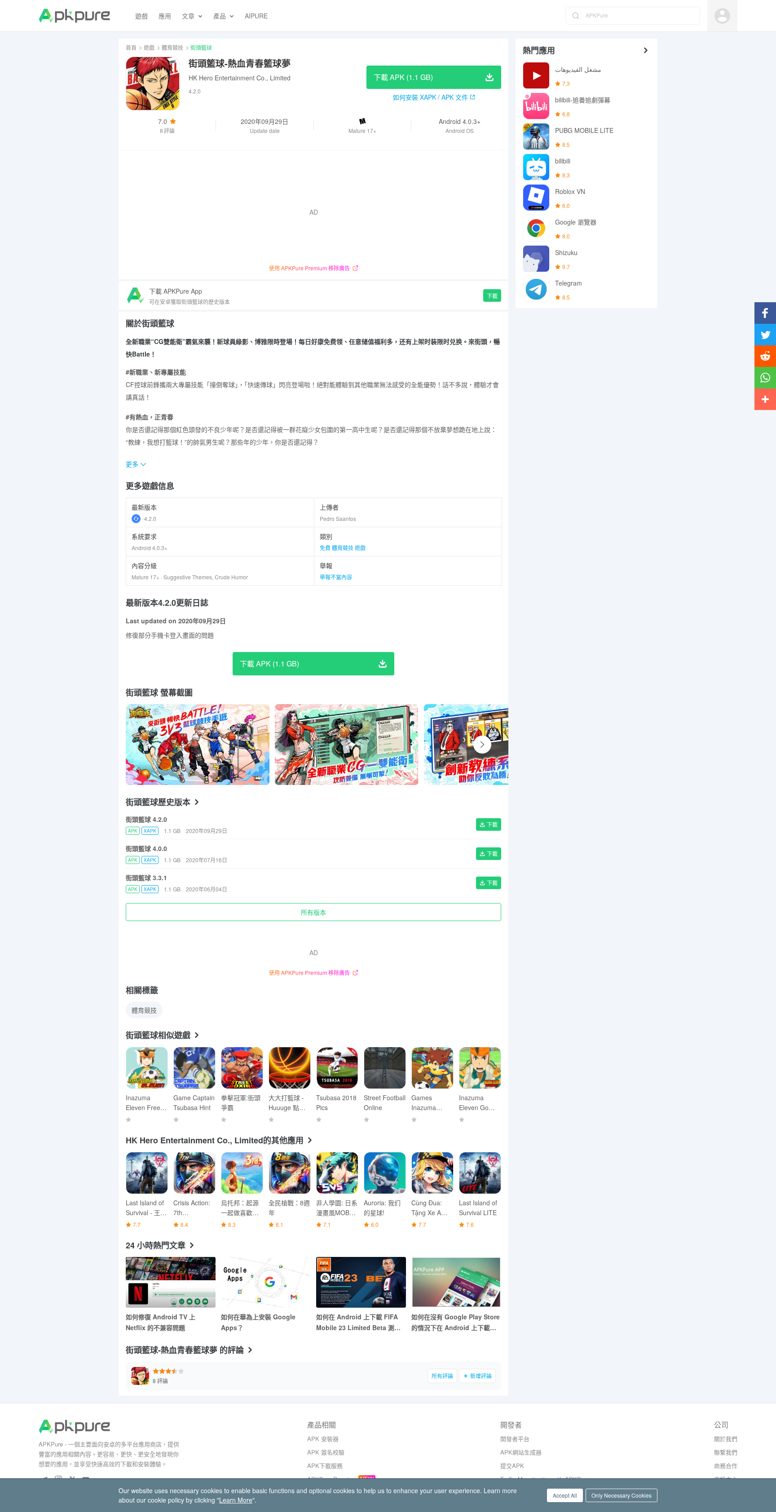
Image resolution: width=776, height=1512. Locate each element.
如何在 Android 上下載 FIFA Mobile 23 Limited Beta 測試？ (357, 1322)
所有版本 (313, 912)
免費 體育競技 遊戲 (343, 547)
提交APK (512, 1465)
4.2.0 (150, 518)
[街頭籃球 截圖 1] (347, 744)
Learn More (235, 1499)
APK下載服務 (325, 1465)
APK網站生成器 (521, 1452)
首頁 (131, 47)
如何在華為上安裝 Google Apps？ (258, 1322)
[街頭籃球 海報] (197, 744)
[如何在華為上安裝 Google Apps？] (266, 1282)
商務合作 (725, 1465)
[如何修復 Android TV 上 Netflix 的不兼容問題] (171, 1282)
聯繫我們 (725, 1452)
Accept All (565, 1495)
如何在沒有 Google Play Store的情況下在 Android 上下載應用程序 (455, 1322)
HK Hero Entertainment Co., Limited (240, 77)
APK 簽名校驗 (325, 1452)
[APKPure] (74, 16)
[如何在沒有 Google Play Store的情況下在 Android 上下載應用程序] (456, 1282)
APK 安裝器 (323, 1438)
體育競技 (172, 47)
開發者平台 (514, 1438)
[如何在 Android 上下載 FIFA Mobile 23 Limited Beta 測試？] (361, 1282)
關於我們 (725, 1438)
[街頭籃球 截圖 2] (496, 744)
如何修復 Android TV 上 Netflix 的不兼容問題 (160, 1322)
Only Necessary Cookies (621, 1495)
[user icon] (722, 16)
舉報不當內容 (336, 577)
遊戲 (149, 47)
